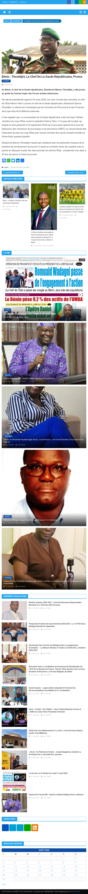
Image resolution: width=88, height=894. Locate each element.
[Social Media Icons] (5, 827)
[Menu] (9, 12)
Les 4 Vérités (7, 209)
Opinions (7, 375)
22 (64, 871)
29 (64, 875)
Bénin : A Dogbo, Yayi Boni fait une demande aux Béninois (15, 202)
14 (52, 867)
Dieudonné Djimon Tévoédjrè (20, 167)
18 (16, 871)
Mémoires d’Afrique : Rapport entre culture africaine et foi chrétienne (30, 520)
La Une (23, 310)
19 (28, 871)
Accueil (5, 2)
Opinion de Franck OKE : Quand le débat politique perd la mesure (28, 378)
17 (4, 871)
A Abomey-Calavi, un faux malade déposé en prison (76, 172)
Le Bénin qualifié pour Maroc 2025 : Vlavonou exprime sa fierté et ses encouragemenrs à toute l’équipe (71, 209)
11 (16, 867)
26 (28, 875)
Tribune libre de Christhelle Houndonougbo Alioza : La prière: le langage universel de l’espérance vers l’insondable (43, 582)
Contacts (22, 2)
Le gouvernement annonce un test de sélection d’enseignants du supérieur (14, 172)
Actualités (6, 81)
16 (76, 867)
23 (76, 871)
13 (40, 867)
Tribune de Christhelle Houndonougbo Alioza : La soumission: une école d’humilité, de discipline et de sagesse (43, 441)
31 (4, 879)
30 (76, 875)
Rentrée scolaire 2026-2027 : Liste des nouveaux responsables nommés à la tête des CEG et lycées (55, 603)
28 (52, 875)
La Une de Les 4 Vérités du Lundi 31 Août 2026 (43, 313)
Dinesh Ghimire (75, 891)
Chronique (8, 436)
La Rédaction (13, 2)
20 (40, 871)
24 (4, 875)
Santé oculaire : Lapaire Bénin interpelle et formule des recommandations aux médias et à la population (52, 689)
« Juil (3, 884)
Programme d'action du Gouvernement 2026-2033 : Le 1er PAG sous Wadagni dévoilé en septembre (57, 625)
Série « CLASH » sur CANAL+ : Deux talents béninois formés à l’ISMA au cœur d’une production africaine (55, 710)
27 (40, 875)
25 (16, 875)
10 (4, 867)
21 (52, 871)
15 (64, 867)
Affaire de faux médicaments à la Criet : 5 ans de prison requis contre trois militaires (55, 731)
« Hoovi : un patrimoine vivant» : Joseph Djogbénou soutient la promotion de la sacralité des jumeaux (55, 753)
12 (28, 867)
